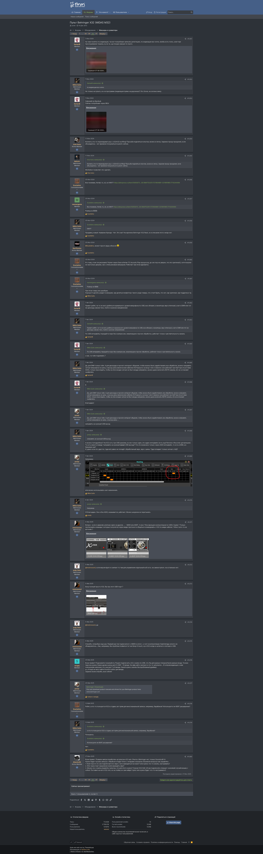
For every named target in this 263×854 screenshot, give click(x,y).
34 (86, 33)
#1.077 (190, 683)
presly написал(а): (93, 435)
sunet (73, 25)
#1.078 (189, 703)
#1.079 (189, 722)
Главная (184, 842)
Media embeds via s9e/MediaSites (82, 851)
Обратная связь (129, 842)
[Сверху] (189, 842)
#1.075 (189, 641)
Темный (79, 842)
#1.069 (189, 456)
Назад (74, 34)
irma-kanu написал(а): (94, 160)
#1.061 (190, 279)
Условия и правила (143, 842)
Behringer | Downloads (95, 687)
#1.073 (189, 584)
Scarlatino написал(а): (94, 203)
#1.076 (189, 660)
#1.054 (189, 139)
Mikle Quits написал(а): (95, 347)
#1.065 (189, 362)
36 (93, 33)
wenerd (106, 829)
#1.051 (190, 39)
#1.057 (189, 199)
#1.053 (189, 98)
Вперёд (102, 34)
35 (89, 33)
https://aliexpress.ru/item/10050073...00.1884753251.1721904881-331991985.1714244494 (147, 183)
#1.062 (189, 303)
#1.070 (189, 500)
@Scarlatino (89, 246)
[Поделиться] (185, 39)
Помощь (177, 842)
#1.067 (189, 410)
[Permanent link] (86, 675)
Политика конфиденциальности (162, 842)
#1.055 (189, 156)
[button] (109, 12)
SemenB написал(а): (94, 83)
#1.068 (189, 431)
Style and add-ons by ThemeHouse (82, 847)
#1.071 (190, 522)
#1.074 (190, 622)
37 (96, 33)
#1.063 (189, 320)
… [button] (82, 33)
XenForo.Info (85, 849)
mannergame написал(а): (95, 282)
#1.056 (189, 180)
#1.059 (189, 242)
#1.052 (189, 79)
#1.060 (189, 260)
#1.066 (189, 382)
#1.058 (189, 221)
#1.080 (189, 756)
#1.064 (189, 344)
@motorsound (90, 568)
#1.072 (190, 565)
